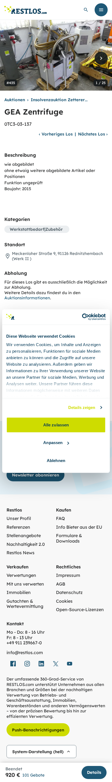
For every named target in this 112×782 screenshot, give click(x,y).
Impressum (68, 575)
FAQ (60, 518)
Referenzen (18, 527)
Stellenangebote (24, 535)
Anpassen (53, 442)
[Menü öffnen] (101, 9)
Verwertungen (21, 575)
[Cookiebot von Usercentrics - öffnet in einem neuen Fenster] (82, 317)
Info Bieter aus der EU (79, 527)
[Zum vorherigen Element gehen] (10, 58)
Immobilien (19, 592)
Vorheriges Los (56, 134)
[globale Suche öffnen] (85, 9)
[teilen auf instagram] (27, 664)
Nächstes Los (93, 134)
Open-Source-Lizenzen (80, 609)
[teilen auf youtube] (69, 664)
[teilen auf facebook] (13, 664)
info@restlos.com (25, 652)
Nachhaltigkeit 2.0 (26, 544)
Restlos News (21, 552)
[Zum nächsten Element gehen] (101, 58)
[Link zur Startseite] (25, 10)
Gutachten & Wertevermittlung (25, 604)
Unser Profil (19, 518)
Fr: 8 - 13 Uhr (19, 637)
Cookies (64, 601)
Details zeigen (81, 407)
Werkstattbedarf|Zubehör (36, 229)
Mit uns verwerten (25, 584)
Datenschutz (69, 592)
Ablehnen (56, 460)
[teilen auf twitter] (55, 664)
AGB (60, 584)
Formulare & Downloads (69, 538)
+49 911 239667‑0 (24, 642)
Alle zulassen (56, 424)
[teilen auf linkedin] (41, 664)
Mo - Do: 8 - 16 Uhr (26, 632)
